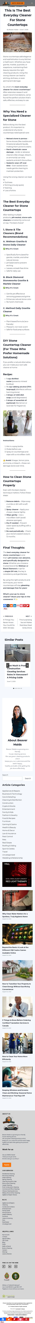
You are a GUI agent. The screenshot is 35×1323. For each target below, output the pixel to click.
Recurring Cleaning (8, 1175)
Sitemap (4, 1252)
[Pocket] (21, 605)
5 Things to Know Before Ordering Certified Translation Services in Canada (16, 1023)
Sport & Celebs (8, 849)
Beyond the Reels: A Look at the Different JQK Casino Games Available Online (15, 950)
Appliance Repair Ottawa (9, 1195)
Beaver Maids (13, 29)
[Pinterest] (24, 605)
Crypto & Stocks (8, 806)
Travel (4, 852)
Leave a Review (7, 1254)
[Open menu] (32, 3)
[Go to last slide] (7, 665)
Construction (7, 803)
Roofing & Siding (9, 846)
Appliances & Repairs (11, 791)
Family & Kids (7, 812)
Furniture (6, 821)
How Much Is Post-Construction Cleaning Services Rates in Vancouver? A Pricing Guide (17, 671)
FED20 (10, 1287)
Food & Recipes (8, 818)
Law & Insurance (9, 833)
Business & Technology (12, 794)
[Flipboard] (27, 605)
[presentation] (17, 653)
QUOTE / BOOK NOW (17, 3)
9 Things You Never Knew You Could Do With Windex (9, 622)
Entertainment (8, 809)
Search (5, 775)
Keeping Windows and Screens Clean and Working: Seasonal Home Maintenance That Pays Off (17, 1093)
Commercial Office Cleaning (10, 1189)
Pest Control (7, 836)
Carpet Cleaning (7, 1185)
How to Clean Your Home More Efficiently (14, 1058)
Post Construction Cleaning (10, 1187)
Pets (4, 840)
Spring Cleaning (7, 1179)
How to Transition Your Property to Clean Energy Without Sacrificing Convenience (16, 986)
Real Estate (7, 843)
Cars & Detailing (9, 797)
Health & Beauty (9, 827)
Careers (4, 1250)
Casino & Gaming (7, 1218)
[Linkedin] (14, 605)
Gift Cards (5, 1240)
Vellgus (23, 1308)
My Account (5, 1234)
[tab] (13, 688)
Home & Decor (8, 830)
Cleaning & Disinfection (17, 6)
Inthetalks (18, 1308)
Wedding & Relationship (12, 858)
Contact (4, 1236)
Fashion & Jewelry (9, 815)
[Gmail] (18, 605)
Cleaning (5, 1205)
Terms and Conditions (21, 1314)
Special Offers (6, 1238)
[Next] (27, 665)
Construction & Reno (8, 1207)
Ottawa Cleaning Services (10, 1191)
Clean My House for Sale (9, 1181)
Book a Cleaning (7, 1248)
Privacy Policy (11, 1314)
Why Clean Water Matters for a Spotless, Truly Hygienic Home (15, 915)
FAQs (4, 1244)
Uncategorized (8, 855)
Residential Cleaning (8, 1174)
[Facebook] (4, 605)
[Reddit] (11, 605)
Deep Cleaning (6, 1177)
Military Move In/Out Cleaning (11, 1193)
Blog (3, 1242)
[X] (8, 605)
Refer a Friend (6, 1246)
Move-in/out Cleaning (8, 1183)
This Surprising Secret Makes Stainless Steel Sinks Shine (25, 622)
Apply (6, 1165)
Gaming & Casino (9, 824)
